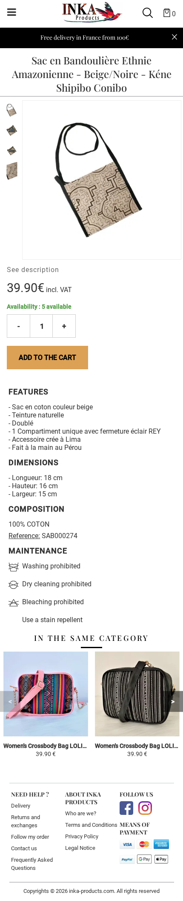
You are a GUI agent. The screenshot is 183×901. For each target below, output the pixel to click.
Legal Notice (80, 848)
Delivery (20, 805)
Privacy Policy (81, 836)
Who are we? (80, 813)
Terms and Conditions (91, 825)
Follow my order (30, 837)
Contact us (24, 848)
